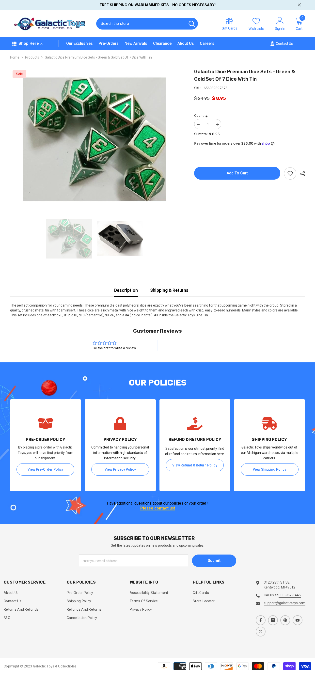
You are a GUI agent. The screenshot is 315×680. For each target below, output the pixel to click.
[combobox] (140, 24)
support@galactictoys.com (284, 603)
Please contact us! (157, 508)
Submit (214, 560)
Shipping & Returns (169, 290)
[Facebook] (261, 620)
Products (32, 57)
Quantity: (201, 116)
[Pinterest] (285, 620)
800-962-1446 (290, 595)
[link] (45, 445)
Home (14, 57)
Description (126, 290)
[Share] (300, 174)
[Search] (147, 24)
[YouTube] (297, 620)
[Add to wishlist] (290, 173)
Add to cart (237, 173)
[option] (95, 139)
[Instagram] (273, 620)
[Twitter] (261, 631)
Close (299, 5)
